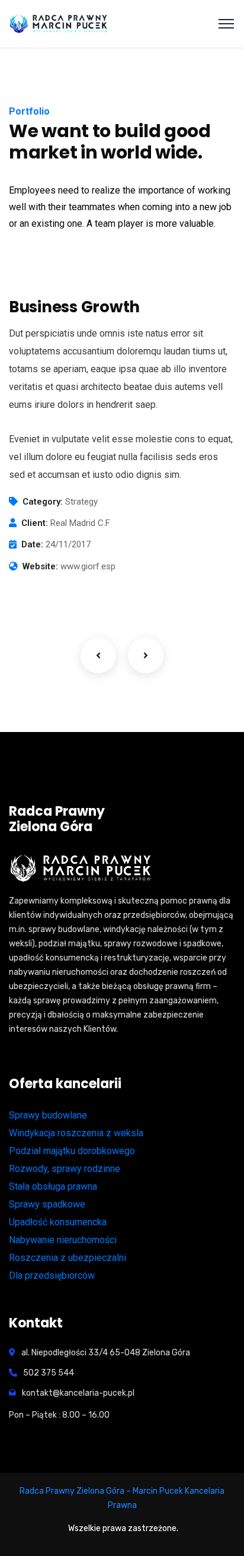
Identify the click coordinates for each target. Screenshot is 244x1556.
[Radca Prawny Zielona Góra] (59, 23)
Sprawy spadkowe (47, 1204)
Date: (32, 544)
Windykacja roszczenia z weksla (76, 1133)
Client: (34, 523)
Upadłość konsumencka (58, 1222)
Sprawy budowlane (48, 1115)
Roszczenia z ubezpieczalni (67, 1257)
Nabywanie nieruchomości (63, 1240)
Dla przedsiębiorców (52, 1275)
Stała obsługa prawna (53, 1186)
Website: (40, 566)
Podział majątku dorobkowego (72, 1150)
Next (145, 655)
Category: (43, 501)
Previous (98, 655)
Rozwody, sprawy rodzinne (64, 1168)
